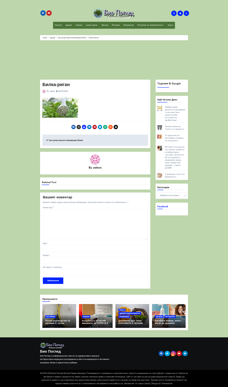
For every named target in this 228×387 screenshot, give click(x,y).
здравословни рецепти (129, 313)
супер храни (91, 25)
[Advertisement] (114, 60)
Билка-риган (56, 85)
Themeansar (166, 383)
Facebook (162, 206)
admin (52, 91)
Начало (58, 25)
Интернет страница (52, 267)
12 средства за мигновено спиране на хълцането (174, 138)
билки (122, 310)
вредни (159, 317)
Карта (170, 25)
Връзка (104, 25)
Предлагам (128, 25)
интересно (170, 317)
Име (45, 243)
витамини (50, 317)
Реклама (116, 25)
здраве (68, 25)
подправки (124, 317)
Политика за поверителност (150, 25)
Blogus (155, 383)
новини (79, 25)
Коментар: (48, 207)
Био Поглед (50, 352)
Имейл (46, 255)
